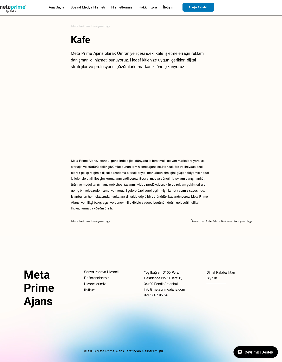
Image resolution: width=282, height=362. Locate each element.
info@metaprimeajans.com (164, 289)
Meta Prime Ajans (39, 288)
